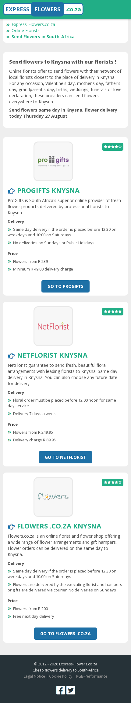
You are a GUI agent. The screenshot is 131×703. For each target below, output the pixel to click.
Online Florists (26, 30)
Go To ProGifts (65, 286)
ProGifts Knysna (48, 190)
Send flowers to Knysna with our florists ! (62, 61)
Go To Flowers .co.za (65, 633)
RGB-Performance (91, 676)
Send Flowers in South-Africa (43, 36)
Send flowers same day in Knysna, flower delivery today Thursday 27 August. (63, 113)
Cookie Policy (60, 676)
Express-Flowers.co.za (33, 24)
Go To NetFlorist (65, 457)
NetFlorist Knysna (52, 354)
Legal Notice (34, 676)
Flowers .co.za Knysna (59, 525)
